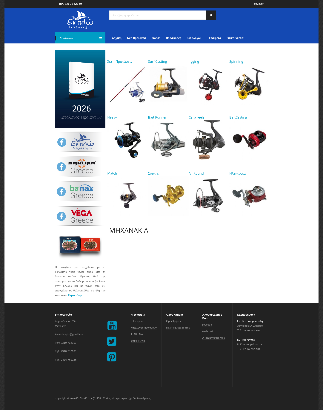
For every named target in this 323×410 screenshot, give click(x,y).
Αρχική (116, 38)
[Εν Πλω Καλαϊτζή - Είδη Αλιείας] (80, 19)
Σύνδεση (259, 3)
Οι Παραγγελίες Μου (213, 337)
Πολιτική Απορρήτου (178, 327)
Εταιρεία (215, 38)
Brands (155, 38)
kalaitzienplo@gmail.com (69, 334)
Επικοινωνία (235, 38)
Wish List (207, 331)
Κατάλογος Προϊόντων (144, 327)
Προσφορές (173, 38)
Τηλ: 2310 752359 (70, 3)
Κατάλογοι (194, 38)
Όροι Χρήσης (174, 321)
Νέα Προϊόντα (136, 38)
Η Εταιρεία (137, 321)
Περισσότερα (75, 295)
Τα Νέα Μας (137, 334)
